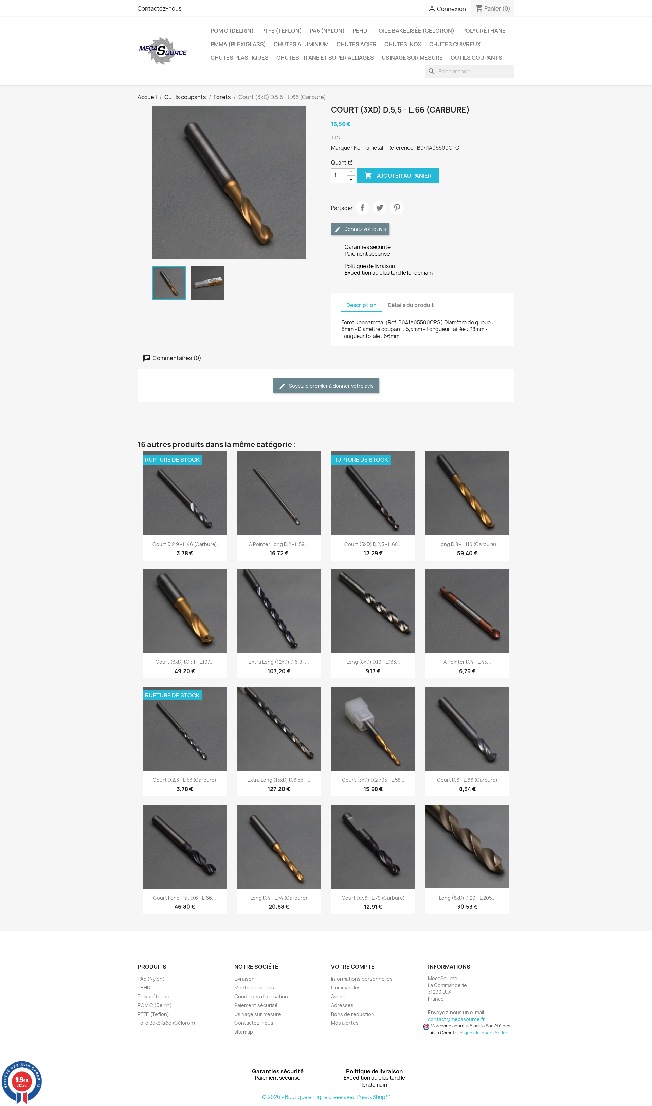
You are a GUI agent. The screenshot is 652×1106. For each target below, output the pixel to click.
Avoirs (338, 996)
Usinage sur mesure (412, 58)
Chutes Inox (402, 44)
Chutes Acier (357, 44)
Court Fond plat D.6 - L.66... (184, 898)
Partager (362, 208)
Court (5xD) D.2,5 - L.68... (373, 544)
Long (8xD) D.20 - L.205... (467, 898)
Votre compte (353, 966)
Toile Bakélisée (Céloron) (414, 30)
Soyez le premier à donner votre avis (331, 385)
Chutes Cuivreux (455, 44)
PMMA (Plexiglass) (238, 44)
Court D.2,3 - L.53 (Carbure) (184, 780)
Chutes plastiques (240, 58)
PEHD (359, 30)
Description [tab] (361, 305)
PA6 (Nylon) (327, 30)
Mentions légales (254, 987)
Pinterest (397, 208)
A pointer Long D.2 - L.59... (279, 544)
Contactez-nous (160, 8)
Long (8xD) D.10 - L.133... (373, 662)
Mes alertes (345, 1023)
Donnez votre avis (364, 229)
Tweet (379, 208)
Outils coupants (476, 58)
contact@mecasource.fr (456, 1019)
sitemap (243, 1031)
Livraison (244, 978)
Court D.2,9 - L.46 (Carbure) (184, 544)
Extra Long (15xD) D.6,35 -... (278, 780)
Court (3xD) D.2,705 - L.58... (373, 780)
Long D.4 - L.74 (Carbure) (278, 898)
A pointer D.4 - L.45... (467, 662)
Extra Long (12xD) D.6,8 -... (279, 662)
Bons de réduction (352, 1014)
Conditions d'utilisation (261, 996)
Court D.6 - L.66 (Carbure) (467, 780)
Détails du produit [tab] (411, 305)
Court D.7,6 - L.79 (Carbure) (373, 898)
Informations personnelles (362, 978)
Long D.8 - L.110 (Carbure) (467, 544)
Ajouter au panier (398, 175)
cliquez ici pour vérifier (483, 1033)
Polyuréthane (484, 30)
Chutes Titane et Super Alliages (325, 58)
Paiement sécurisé (256, 1005)
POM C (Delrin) (232, 30)
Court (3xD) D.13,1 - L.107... (185, 662)
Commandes (346, 987)
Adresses (342, 1005)
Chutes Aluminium (301, 44)
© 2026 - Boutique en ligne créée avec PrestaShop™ (326, 1097)
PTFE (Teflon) (281, 30)
